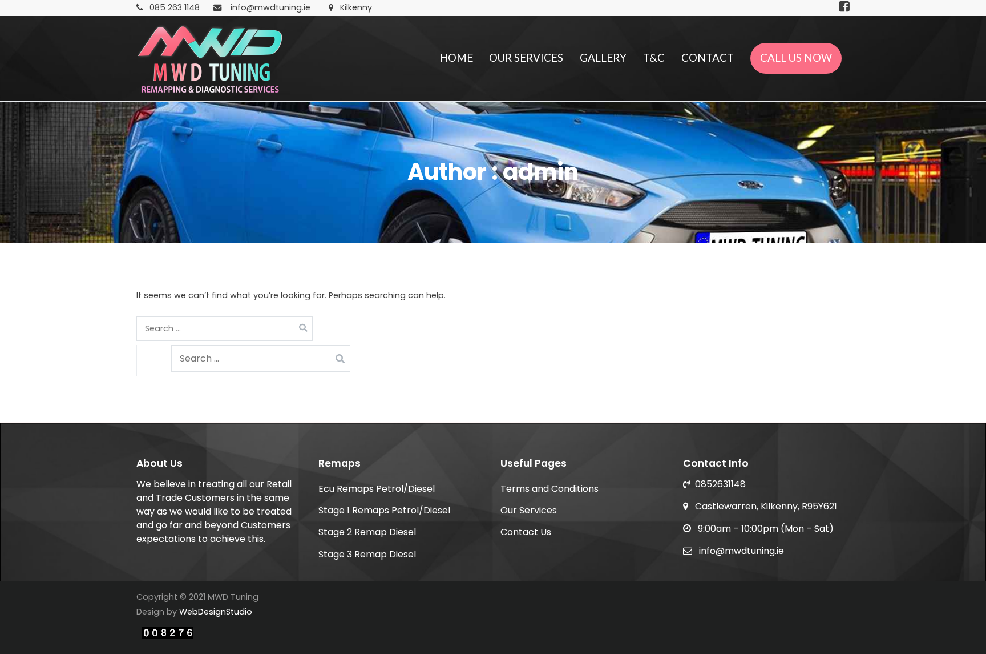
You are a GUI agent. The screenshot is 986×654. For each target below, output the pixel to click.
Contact (707, 57)
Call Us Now (796, 57)
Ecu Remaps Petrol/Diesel (376, 488)
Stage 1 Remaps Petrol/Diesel (384, 510)
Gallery (603, 57)
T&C (654, 57)
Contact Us (525, 532)
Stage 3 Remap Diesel (367, 554)
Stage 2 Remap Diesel (367, 532)
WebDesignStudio (215, 611)
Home (456, 57)
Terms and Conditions (549, 488)
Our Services (526, 57)
